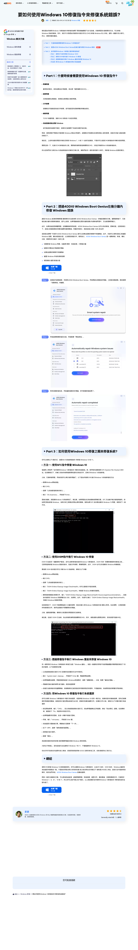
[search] (122, 3)
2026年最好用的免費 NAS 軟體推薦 (17, 83)
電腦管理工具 (46, 3)
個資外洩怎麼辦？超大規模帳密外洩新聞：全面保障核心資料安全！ (17, 78)
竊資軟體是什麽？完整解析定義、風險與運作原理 (17, 72)
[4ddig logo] (7, 3)
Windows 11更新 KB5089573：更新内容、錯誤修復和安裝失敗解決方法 (18, 89)
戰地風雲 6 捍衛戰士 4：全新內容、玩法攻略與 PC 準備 (17, 67)
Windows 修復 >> (26, 894)
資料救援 (19, 3)
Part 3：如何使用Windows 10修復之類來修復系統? (62, 51)
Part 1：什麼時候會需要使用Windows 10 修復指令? (62, 43)
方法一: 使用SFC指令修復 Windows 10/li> (64, 54)
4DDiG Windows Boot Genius (96, 236)
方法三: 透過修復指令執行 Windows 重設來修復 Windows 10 (71, 59)
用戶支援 (60, 3)
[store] (116, 3)
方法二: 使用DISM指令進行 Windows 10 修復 (66, 57)
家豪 (47, 20)
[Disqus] (69, 848)
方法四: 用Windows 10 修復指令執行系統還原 (66, 62)
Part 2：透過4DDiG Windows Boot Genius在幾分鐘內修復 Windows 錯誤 (70, 47)
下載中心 (109, 2)
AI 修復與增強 (32, 3)
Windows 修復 (75, 20)
